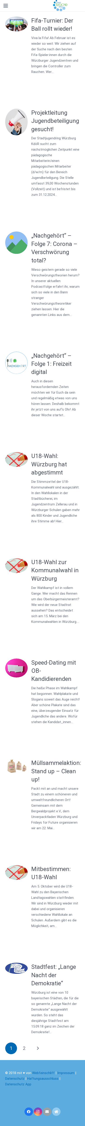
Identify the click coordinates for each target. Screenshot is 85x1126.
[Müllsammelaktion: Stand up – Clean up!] (16, 766)
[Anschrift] (56, 1111)
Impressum (65, 1073)
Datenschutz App (18, 1084)
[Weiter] (38, 1048)
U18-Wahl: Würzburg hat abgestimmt (49, 464)
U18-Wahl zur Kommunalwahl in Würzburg (55, 570)
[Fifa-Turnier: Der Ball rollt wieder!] (16, 23)
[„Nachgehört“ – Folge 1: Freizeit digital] (16, 363)
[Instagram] (38, 1111)
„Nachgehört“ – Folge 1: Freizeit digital (51, 364)
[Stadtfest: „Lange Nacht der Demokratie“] (16, 968)
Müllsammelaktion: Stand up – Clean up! (56, 771)
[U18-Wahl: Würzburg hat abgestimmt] (16, 459)
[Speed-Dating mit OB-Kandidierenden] (16, 668)
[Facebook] (28, 1111)
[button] (6, 5)
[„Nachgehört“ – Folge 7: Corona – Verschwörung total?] (16, 242)
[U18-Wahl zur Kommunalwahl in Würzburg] (16, 565)
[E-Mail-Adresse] (47, 1111)
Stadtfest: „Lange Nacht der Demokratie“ (53, 975)
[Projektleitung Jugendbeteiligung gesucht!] (16, 122)
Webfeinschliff (43, 1073)
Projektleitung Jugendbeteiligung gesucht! (55, 121)
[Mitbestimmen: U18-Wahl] (16, 872)
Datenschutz (14, 1079)
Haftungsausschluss (43, 1079)
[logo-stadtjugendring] (60, 5)
